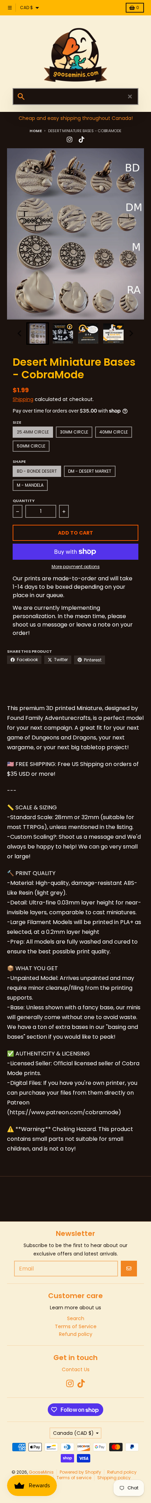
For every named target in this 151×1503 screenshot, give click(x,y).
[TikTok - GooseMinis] (81, 139)
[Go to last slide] (20, 334)
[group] (37, 333)
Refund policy (122, 1472)
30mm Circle (74, 432)
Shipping (23, 399)
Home (35, 131)
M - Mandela (30, 485)
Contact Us (76, 1369)
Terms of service (74, 1478)
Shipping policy (114, 1478)
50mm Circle (31, 446)
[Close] (130, 96)
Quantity (24, 500)
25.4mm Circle (33, 432)
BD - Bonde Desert (37, 471)
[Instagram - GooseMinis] (69, 139)
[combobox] (75, 96)
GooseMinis (41, 1472)
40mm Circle (113, 432)
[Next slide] (131, 334)
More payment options (76, 567)
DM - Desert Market (89, 471)
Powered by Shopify (80, 1472)
